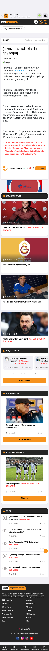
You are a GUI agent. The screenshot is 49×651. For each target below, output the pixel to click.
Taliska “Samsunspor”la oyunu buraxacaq (24, 148)
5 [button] (27, 374)
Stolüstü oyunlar (7, 610)
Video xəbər (44, 649)
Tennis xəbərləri (7, 617)
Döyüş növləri (6, 607)
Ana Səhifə (28, 40)
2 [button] (19, 374)
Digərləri (24, 498)
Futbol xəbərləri (7, 614)
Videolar (29, 607)
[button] (13, 373)
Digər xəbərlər (35, 649)
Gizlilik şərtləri (31, 614)
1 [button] (16, 374)
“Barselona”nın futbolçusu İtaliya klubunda (24, 151)
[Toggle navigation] (45, 22)
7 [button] (32, 374)
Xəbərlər (37, 40)
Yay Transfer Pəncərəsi (13, 29)
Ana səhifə (4, 649)
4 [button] (24, 374)
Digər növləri (30, 603)
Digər (3, 621)
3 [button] (21, 374)
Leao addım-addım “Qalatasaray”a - (21, 154)
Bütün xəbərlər (24, 439)
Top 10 (28, 610)
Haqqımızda (30, 617)
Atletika (29, 600)
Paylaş (40, 168)
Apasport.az (21, 70)
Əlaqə (28, 621)
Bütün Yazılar (25, 381)
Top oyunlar (6, 603)
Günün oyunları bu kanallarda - (23, 142)
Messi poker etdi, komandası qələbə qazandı (25, 145)
